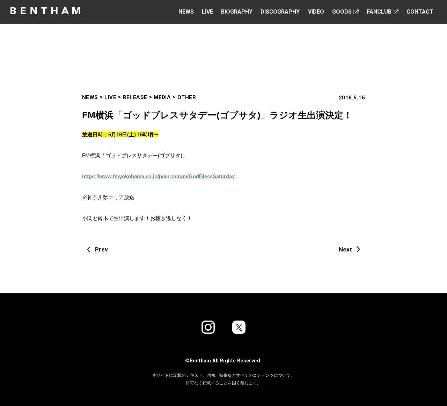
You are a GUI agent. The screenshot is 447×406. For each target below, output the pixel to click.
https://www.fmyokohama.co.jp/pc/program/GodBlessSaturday (158, 176)
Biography (236, 11)
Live (207, 11)
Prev (101, 249)
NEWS (90, 97)
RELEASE (135, 97)
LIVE (110, 97)
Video (316, 11)
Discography (280, 11)
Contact (419, 11)
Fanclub (379, 11)
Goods (342, 11)
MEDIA (162, 97)
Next (345, 249)
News (186, 11)
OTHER (186, 97)
